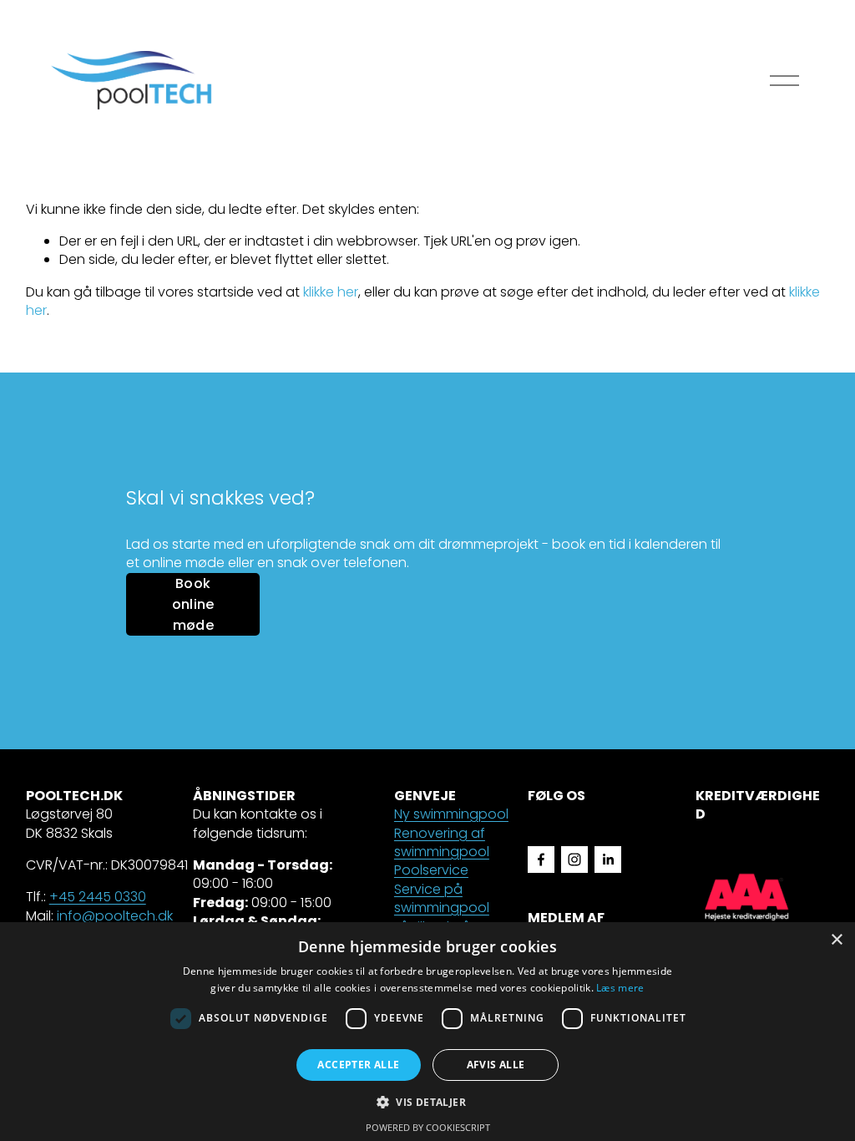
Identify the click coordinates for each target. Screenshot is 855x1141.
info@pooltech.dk (115, 916)
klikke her (330, 292)
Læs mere (620, 988)
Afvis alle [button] (496, 1064)
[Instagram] (574, 859)
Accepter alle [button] (358, 1064)
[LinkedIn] (607, 859)
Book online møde (193, 604)
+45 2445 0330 (97, 897)
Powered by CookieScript (428, 1127)
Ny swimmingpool (451, 814)
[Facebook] (541, 859)
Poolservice (431, 870)
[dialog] (427, 1031)
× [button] (836, 940)
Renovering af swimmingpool (441, 842)
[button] (427, 1101)
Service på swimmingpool (441, 898)
